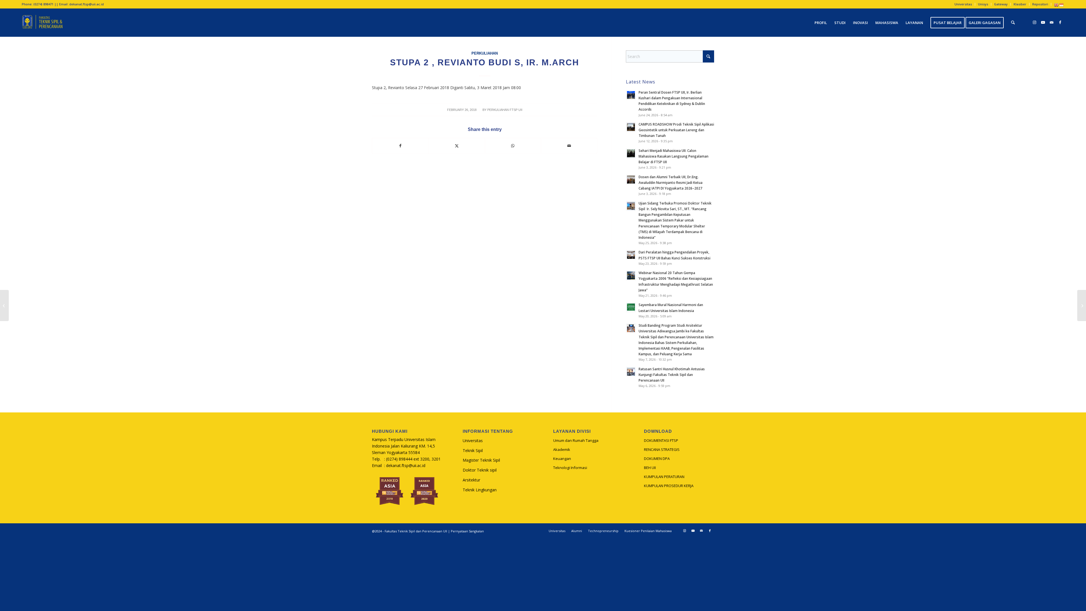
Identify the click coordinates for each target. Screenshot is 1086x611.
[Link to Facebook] (1060, 22)
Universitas (963, 4)
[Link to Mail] (1051, 22)
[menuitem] (963, 4)
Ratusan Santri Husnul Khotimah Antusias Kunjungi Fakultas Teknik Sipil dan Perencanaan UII (672, 374)
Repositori (1040, 4)
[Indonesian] (1061, 5)
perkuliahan (484, 53)
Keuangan (562, 458)
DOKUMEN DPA (657, 458)
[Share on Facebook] (400, 145)
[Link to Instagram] (1034, 22)
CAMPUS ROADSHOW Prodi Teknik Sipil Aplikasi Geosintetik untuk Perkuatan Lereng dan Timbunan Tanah (676, 130)
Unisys (983, 4)
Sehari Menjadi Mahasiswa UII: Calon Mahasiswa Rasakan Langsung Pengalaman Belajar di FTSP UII (673, 156)
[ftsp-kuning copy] (42, 22)
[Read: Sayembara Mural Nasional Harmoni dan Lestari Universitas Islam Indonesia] (631, 307)
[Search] (1012, 22)
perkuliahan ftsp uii (504, 109)
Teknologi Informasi (570, 467)
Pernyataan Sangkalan (467, 531)
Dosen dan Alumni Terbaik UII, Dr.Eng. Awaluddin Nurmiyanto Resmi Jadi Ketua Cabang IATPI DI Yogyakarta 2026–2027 (671, 182)
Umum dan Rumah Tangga (575, 440)
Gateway (1001, 4)
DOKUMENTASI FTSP (661, 440)
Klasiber (1020, 4)
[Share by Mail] (569, 145)
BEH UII (650, 467)
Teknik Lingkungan (480, 489)
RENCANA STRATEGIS (662, 449)
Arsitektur (471, 480)
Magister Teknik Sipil (481, 460)
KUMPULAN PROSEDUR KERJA (668, 485)
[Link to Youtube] (1043, 22)
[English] (1056, 5)
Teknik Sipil (473, 450)
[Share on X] (457, 145)
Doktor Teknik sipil (480, 470)
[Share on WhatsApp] (513, 145)
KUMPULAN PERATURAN (664, 476)
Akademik (561, 449)
